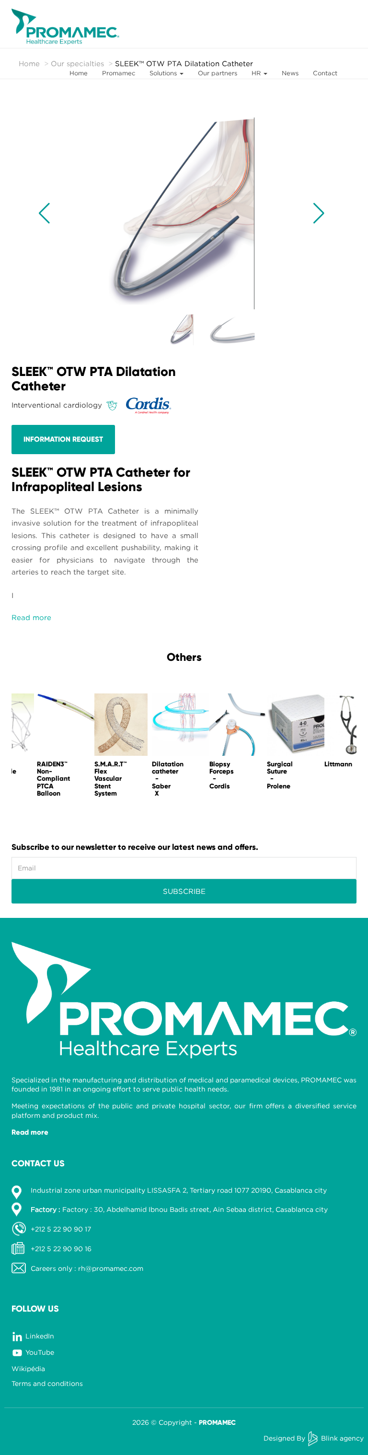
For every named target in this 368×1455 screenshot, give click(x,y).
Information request (63, 439)
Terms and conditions (47, 1383)
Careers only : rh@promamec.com (87, 1268)
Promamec (118, 73)
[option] (40, 748)
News (290, 73)
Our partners (217, 73)
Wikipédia (28, 1368)
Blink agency (342, 1438)
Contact (325, 73)
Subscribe (184, 891)
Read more (30, 1132)
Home (78, 73)
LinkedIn (39, 1335)
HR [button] (257, 73)
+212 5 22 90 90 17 (61, 1228)
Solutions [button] (164, 73)
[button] (44, 213)
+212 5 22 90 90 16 (61, 1248)
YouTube (39, 1352)
